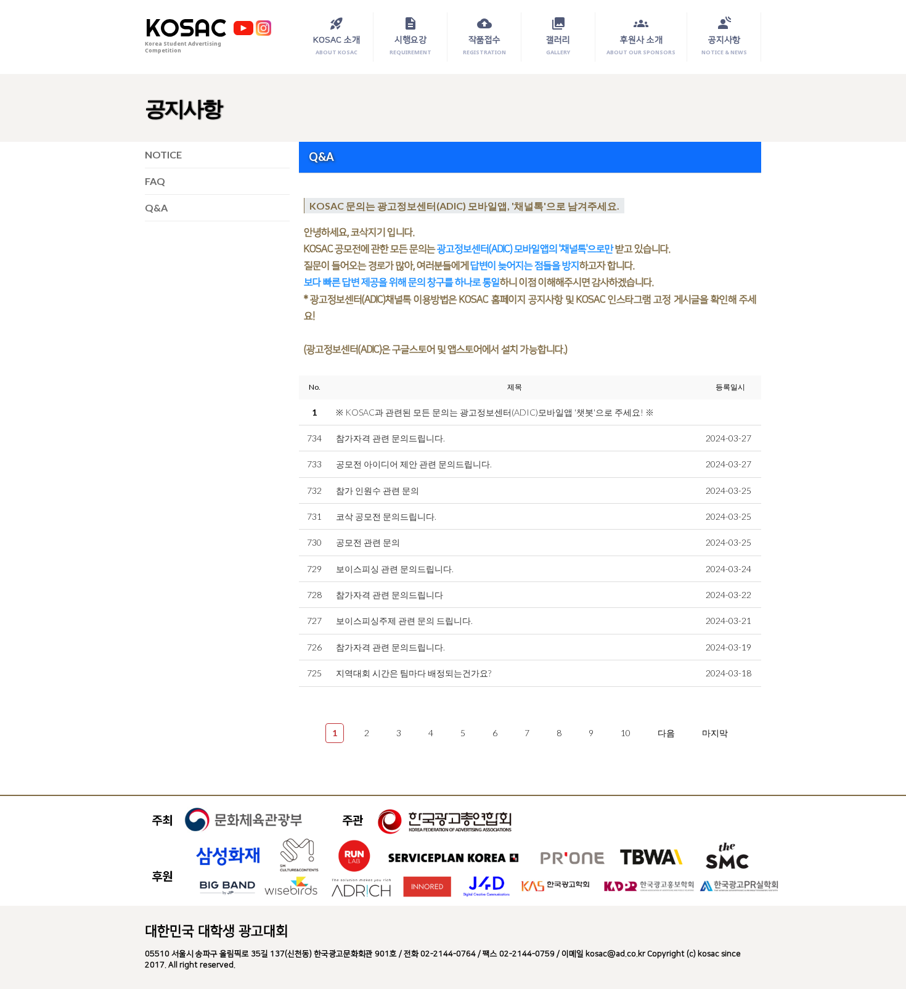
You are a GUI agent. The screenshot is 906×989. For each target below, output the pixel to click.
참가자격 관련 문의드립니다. (390, 438)
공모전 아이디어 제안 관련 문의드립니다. (414, 464)
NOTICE (163, 154)
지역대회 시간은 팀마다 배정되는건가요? (413, 673)
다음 (666, 733)
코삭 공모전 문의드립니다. (386, 516)
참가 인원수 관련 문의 (377, 490)
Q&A (156, 207)
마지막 (715, 733)
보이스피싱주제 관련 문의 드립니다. (404, 620)
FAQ (155, 181)
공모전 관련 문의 (368, 542)
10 (626, 733)
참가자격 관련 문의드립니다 (389, 594)
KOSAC (185, 27)
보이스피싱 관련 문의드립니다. (395, 569)
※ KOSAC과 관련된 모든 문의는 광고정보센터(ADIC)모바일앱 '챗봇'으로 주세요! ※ (495, 412)
